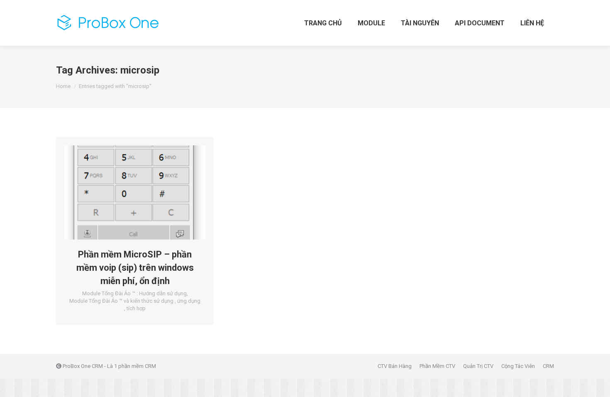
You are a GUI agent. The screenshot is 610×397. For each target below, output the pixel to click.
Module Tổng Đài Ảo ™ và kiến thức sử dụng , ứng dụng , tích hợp (134, 304)
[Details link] (146, 192)
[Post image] (134, 192)
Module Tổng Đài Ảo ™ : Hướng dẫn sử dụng (134, 293)
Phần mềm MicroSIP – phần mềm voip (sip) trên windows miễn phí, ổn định (135, 267)
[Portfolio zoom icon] (124, 192)
